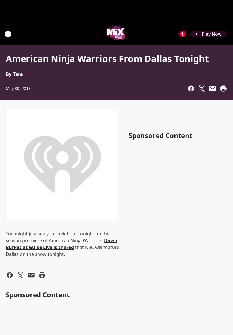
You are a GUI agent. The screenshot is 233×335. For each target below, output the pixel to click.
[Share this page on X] (202, 89)
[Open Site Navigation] (8, 34)
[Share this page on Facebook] (191, 89)
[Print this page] (223, 89)
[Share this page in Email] (213, 89)
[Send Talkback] (182, 34)
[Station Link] (116, 34)
